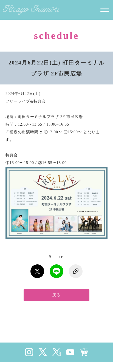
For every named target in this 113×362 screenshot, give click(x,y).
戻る (56, 295)
